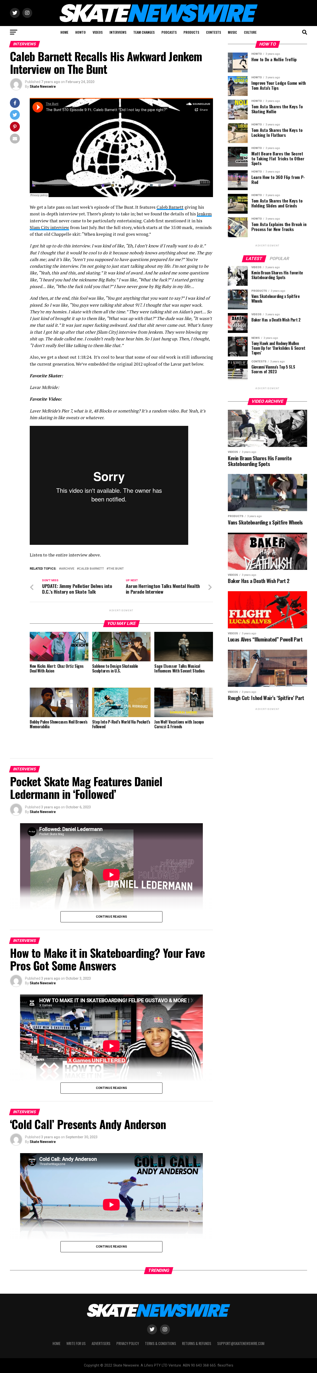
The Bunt (116, 568)
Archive (67, 568)
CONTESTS (213, 32)
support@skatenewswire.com (240, 1343)
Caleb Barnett (170, 207)
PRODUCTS (191, 32)
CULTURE (250, 32)
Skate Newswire (43, 86)
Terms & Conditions (160, 1343)
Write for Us (76, 1343)
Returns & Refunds (196, 1343)
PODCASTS (169, 32)
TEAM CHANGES (144, 32)
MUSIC (232, 32)
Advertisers (101, 1343)
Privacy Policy (127, 1343)
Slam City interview (49, 227)
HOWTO (80, 32)
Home (56, 1343)
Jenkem (204, 214)
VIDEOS (98, 32)
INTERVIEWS (117, 32)
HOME (64, 32)
